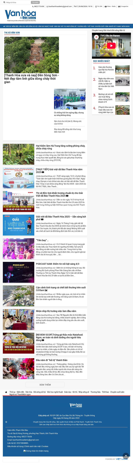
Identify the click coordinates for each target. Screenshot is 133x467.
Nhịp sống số (71, 26)
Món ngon (125, 26)
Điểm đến (15, 26)
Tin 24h (99, 6)
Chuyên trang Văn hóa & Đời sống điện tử (108, 30)
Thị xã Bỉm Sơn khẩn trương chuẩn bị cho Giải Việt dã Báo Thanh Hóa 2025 (59, 194)
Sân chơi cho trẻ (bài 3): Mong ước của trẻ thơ (67, 122)
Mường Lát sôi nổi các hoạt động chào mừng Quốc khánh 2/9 (105, 98)
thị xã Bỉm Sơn (12, 32)
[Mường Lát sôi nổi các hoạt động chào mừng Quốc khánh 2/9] (122, 97)
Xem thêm (45, 384)
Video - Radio (111, 6)
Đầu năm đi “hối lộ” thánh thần (52, 360)
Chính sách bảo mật (33, 446)
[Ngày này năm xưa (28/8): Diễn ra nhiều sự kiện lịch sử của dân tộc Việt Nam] (122, 81)
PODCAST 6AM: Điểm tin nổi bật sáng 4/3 (58, 264)
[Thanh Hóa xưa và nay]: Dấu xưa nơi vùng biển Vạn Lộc (106, 109)
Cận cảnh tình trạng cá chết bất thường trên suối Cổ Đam (61, 289)
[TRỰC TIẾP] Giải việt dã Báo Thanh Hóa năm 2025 (59, 170)
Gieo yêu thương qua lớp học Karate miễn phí (106, 69)
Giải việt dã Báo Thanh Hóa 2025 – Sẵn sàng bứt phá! (61, 218)
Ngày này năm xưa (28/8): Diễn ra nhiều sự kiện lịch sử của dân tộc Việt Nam (106, 83)
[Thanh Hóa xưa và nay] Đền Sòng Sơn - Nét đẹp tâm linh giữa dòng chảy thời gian (31, 79)
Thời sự (8, 26)
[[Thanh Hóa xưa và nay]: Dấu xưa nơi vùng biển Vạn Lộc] (122, 110)
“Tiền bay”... (42, 240)
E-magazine (124, 6)
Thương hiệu (82, 26)
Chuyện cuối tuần (101, 26)
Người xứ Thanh (115, 26)
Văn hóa (22, 26)
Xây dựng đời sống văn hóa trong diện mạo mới (67, 130)
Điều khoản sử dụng (15, 446)
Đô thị (63, 26)
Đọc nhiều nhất (101, 61)
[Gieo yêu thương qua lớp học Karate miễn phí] (122, 70)
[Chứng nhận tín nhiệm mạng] (36, 451)
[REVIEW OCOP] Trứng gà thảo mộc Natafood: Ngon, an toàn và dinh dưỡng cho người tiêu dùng (59, 337)
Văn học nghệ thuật (46, 26)
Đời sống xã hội (32, 26)
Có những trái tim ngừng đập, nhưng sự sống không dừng (69, 114)
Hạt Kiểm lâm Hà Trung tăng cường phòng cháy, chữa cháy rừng (60, 147)
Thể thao (90, 26)
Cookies (45, 446)
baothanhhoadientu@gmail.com (60, 6)
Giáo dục (57, 26)
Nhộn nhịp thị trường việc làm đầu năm (56, 311)
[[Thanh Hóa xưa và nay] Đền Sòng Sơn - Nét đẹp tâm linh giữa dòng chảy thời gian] (31, 55)
